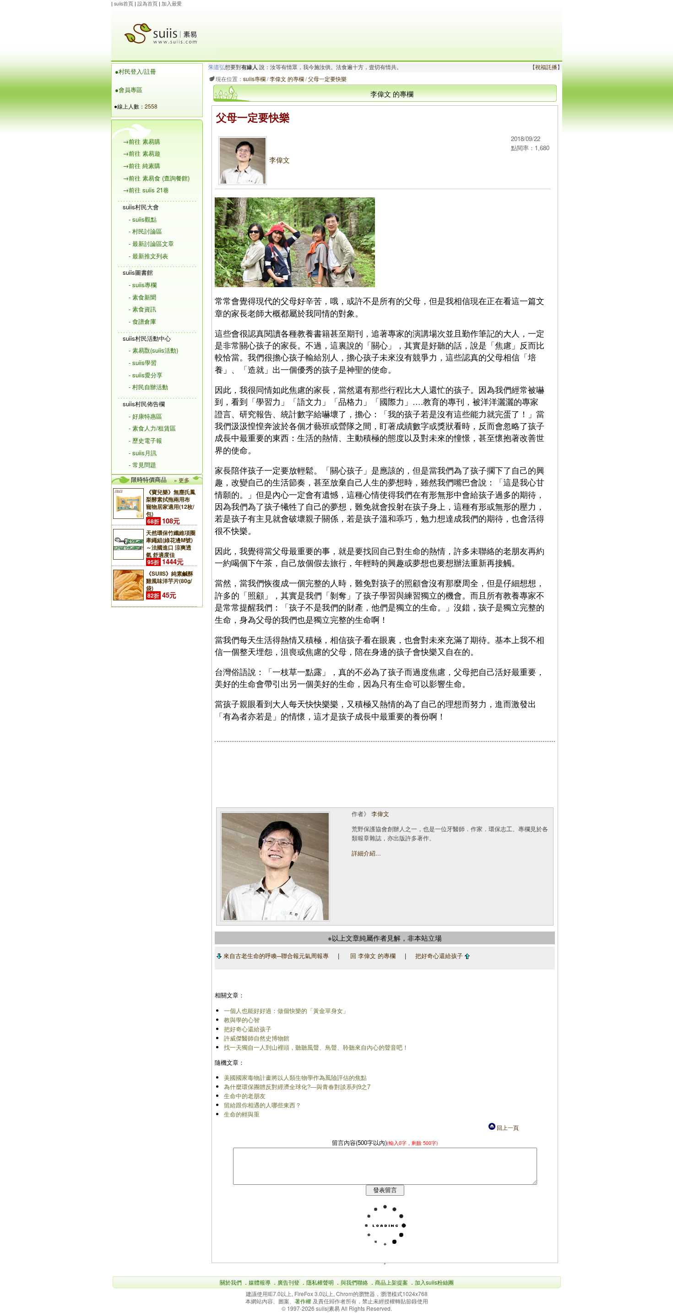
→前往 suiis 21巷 (146, 189)
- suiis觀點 (143, 219)
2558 (151, 106)
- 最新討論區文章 (151, 243)
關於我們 (231, 1282)
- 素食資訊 (142, 309)
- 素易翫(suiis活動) (153, 350)
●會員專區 (128, 89)
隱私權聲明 (320, 1282)
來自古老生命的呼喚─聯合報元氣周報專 (275, 955)
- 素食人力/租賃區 (152, 428)
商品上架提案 (391, 1282)
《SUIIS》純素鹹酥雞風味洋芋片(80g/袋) (169, 580)
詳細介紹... (366, 853)
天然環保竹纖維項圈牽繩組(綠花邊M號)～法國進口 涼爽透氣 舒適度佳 (170, 543)
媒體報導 (260, 1282)
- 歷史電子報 (145, 440)
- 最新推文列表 (148, 255)
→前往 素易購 (141, 141)
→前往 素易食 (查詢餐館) (156, 178)
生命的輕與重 (242, 1114)
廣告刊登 (288, 1282)
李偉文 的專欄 (287, 78)
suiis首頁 (123, 3)
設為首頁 (147, 3)
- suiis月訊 (143, 452)
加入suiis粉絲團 (434, 1282)
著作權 (304, 1301)
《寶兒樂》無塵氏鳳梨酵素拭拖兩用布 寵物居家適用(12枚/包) (170, 503)
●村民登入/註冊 (135, 71)
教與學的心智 (242, 1019)
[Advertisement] (386, 28)
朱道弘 (216, 67)
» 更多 (182, 480)
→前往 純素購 (141, 165)
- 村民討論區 (145, 231)
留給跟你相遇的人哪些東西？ (262, 1105)
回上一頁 (507, 1127)
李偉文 (279, 159)
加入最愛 (172, 3)
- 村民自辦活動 (148, 386)
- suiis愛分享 (146, 374)
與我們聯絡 (354, 1282)
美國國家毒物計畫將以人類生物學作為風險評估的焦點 (295, 1077)
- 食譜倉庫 (142, 321)
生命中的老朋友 (245, 1095)
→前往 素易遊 (141, 153)
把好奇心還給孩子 (440, 955)
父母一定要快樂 (327, 78)
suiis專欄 (254, 78)
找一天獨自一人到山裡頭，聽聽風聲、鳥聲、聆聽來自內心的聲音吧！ (316, 1047)
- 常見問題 (142, 464)
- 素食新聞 (142, 297)
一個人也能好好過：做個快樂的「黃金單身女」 (286, 1010)
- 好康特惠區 (145, 416)
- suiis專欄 (143, 284)
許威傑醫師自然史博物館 (256, 1038)
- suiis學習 (143, 362)
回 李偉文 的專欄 (373, 955)
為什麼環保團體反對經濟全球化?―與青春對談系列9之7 (297, 1086)
